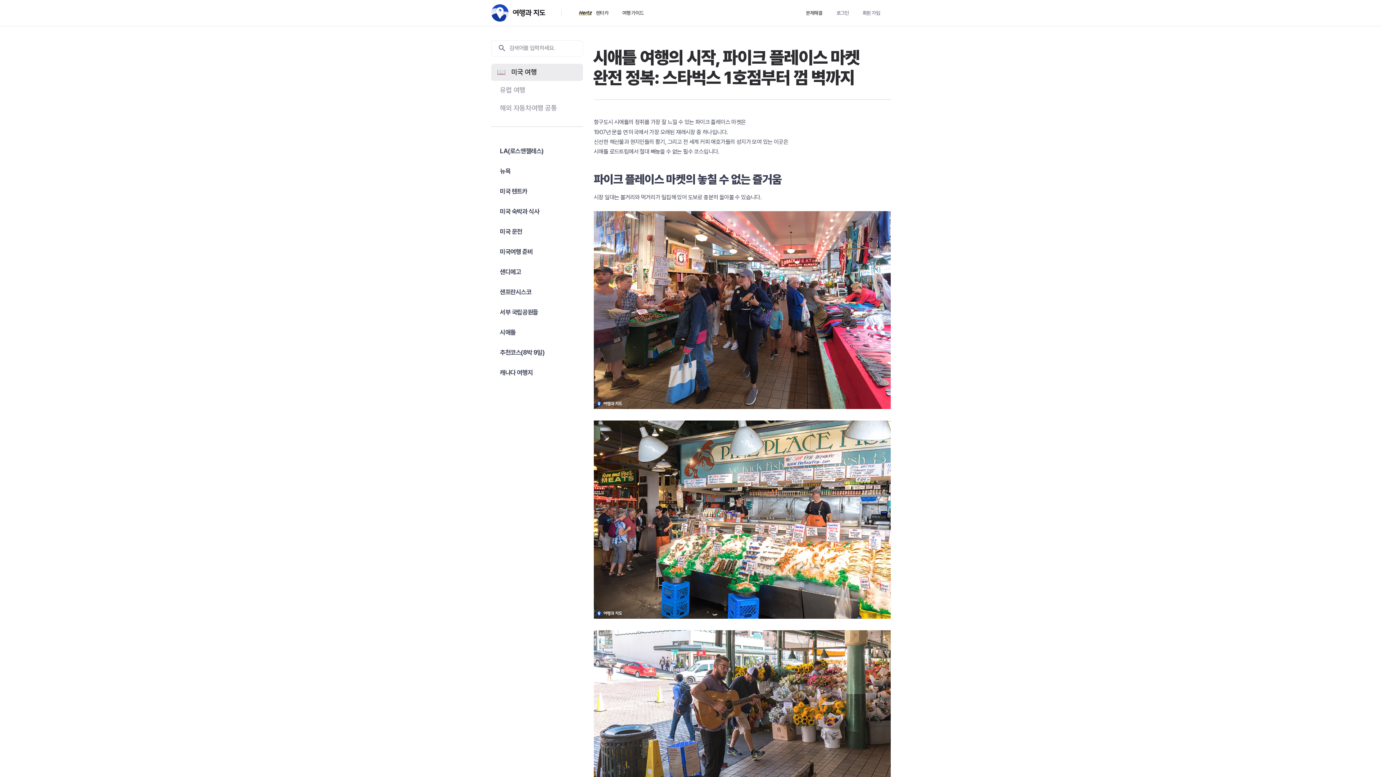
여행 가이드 (632, 13)
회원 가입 (871, 13)
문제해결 (814, 13)
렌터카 (602, 13)
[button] (537, 72)
